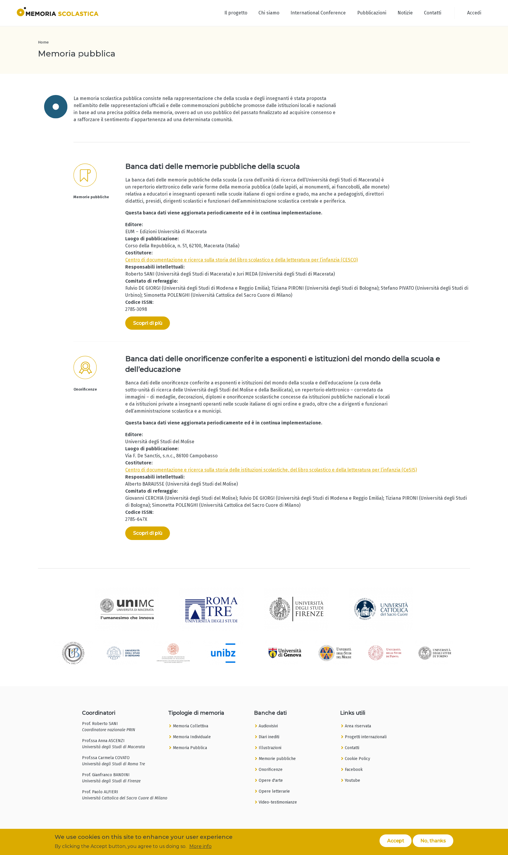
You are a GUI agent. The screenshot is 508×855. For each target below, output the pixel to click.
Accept (395, 840)
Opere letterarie (274, 791)
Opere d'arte (271, 780)
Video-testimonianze (278, 802)
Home (43, 42)
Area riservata (358, 726)
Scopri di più (147, 323)
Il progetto (235, 13)
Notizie (405, 13)
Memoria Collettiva (190, 726)
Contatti (432, 13)
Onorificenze (271, 769)
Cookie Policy (357, 758)
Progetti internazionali (366, 736)
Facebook (354, 769)
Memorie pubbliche (277, 758)
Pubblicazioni (371, 13)
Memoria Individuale (192, 736)
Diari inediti (269, 736)
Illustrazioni (270, 747)
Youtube (352, 780)
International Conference (318, 13)
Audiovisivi (268, 726)
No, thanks (433, 840)
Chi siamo (268, 13)
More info (200, 846)
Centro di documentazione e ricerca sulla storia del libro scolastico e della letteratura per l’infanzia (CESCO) (241, 260)
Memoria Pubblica (190, 747)
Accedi (474, 13)
